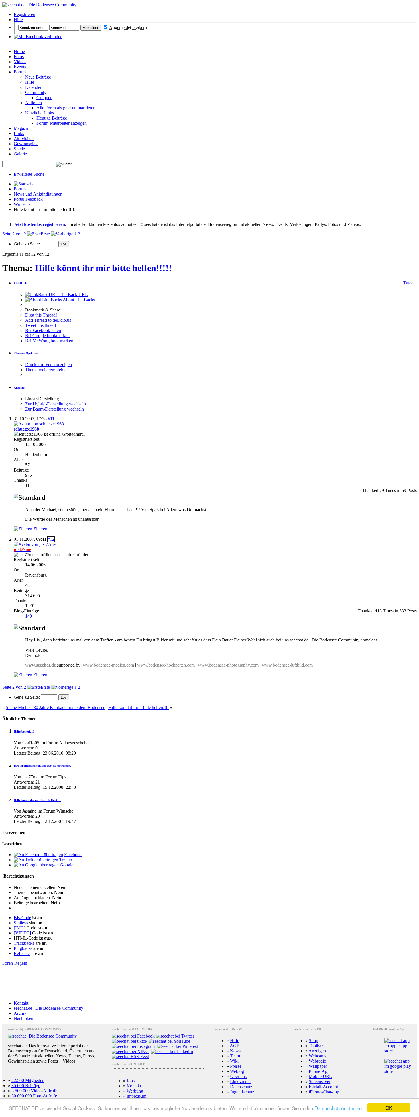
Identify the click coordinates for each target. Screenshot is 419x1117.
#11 (51, 418)
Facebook (73, 854)
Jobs (131, 1080)
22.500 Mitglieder (27, 1080)
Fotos (19, 56)
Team (235, 1056)
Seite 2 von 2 (14, 233)
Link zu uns (240, 1081)
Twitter (65, 859)
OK (388, 1107)
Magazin (21, 128)
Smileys (21, 922)
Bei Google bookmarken (47, 335)
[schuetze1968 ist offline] (39, 423)
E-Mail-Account (323, 1086)
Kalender (33, 87)
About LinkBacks (78, 299)
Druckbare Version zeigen (48, 364)
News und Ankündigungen (38, 194)
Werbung (135, 1091)
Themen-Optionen (26, 353)
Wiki (234, 1061)
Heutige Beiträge (51, 118)
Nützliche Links (39, 112)
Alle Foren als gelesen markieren (65, 107)
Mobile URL (320, 1076)
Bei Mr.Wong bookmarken (49, 340)
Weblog (237, 1071)
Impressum (136, 1096)
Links (19, 133)
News (235, 1050)
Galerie (20, 153)
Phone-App (319, 1071)
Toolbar (316, 1045)
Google (66, 864)
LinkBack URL (73, 294)
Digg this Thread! (41, 315)
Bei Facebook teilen (43, 330)
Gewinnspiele (26, 143)
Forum (20, 71)
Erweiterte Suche (29, 174)
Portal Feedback (28, 199)
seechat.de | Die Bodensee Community (48, 1008)
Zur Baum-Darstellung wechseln (54, 409)
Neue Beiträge (38, 77)
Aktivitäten (24, 138)
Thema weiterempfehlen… (49, 369)
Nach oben (23, 1018)
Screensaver (319, 1081)
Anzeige (19, 387)
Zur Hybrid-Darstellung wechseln (55, 403)
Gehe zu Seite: (27, 243)
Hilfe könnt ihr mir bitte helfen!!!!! (103, 268)
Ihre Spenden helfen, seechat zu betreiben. (42, 765)
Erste (45, 233)
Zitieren (39, 528)
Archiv (20, 1013)
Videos (20, 61)
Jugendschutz (242, 1091)
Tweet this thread (40, 325)
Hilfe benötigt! (24, 731)
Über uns (238, 1076)
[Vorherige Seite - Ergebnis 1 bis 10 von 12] (62, 233)
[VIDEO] (22, 933)
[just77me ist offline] (35, 544)
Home (19, 51)
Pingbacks (23, 948)
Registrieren (24, 14)
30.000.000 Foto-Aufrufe (34, 1095)
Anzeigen (317, 1050)
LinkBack (20, 283)
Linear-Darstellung (42, 398)
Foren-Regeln (14, 963)
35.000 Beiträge (25, 1085)
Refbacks (22, 953)
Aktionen (33, 102)
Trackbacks (24, 943)
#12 (51, 539)
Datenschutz (241, 1086)
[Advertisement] (209, 983)
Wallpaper (318, 1066)
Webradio (317, 1061)
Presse (235, 1066)
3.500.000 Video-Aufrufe (34, 1090)
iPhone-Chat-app (324, 1091)
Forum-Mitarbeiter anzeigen (61, 123)
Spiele (19, 148)
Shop (313, 1040)
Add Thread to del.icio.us (48, 320)
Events (20, 66)
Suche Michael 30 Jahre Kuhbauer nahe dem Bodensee (55, 707)
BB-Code (22, 917)
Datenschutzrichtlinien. (338, 1108)
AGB (235, 1045)
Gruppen (44, 97)
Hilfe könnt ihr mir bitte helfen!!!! (138, 707)
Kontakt (21, 1003)
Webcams (317, 1056)
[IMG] (19, 927)
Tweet (408, 282)
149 (28, 616)
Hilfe (18, 19)
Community (35, 92)
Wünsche (22, 204)
